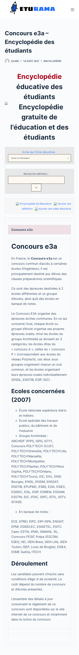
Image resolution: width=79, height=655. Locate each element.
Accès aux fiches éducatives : (39, 152)
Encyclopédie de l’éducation (36, 203)
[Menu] (72, 9)
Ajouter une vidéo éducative (55, 208)
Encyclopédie (52, 61)
